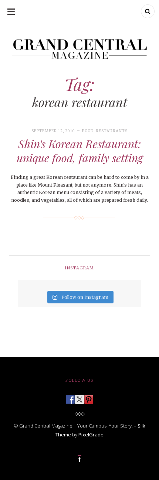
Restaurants (112, 131)
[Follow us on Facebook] (70, 397)
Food (88, 131)
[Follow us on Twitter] (79, 397)
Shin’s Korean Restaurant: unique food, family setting (80, 150)
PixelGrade (91, 434)
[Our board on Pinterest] (88, 397)
